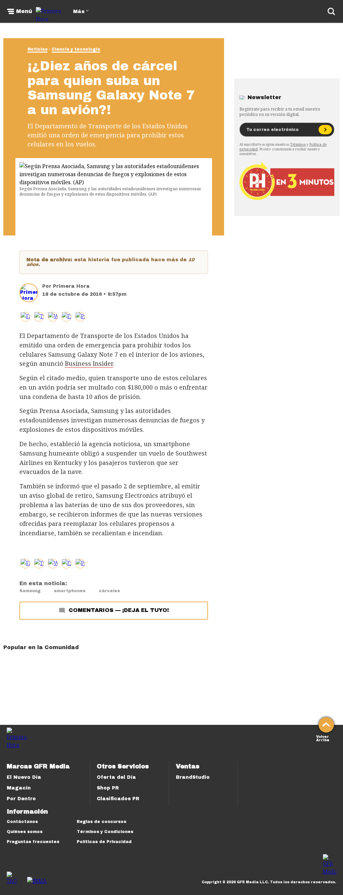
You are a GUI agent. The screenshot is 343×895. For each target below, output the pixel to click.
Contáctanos (22, 821)
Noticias (37, 49)
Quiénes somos (25, 831)
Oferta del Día (116, 777)
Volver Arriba (322, 738)
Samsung (30, 591)
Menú (24, 11)
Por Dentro (21, 798)
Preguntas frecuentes (33, 841)
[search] (331, 11)
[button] (39, 317)
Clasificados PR (118, 798)
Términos (297, 144)
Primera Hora (71, 286)
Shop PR (108, 787)
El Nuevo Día (24, 777)
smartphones (69, 591)
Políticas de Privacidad (104, 841)
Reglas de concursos (101, 821)
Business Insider (89, 363)
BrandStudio (193, 777)
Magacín (19, 787)
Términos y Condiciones (105, 831)
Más (78, 11)
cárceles (109, 591)
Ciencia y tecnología (76, 49)
